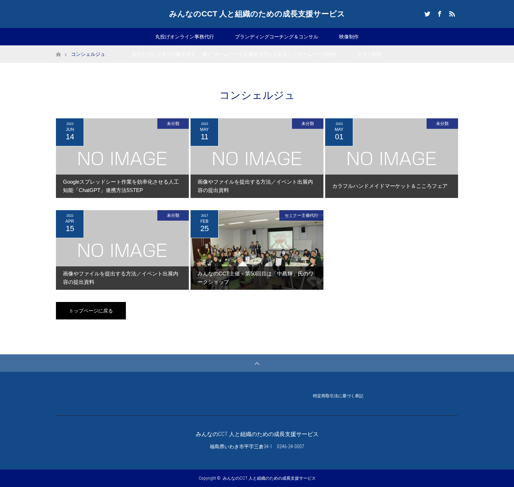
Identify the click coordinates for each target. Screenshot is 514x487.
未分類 (173, 123)
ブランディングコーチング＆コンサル (276, 36)
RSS (451, 12)
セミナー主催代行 (301, 215)
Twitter (426, 12)
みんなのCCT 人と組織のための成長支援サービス (257, 13)
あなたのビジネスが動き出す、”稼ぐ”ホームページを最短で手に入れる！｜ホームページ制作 (234, 54)
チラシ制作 (369, 54)
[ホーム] (58, 48)
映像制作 (349, 36)
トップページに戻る (91, 310)
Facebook (439, 12)
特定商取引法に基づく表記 (338, 395)
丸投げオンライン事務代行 (184, 36)
